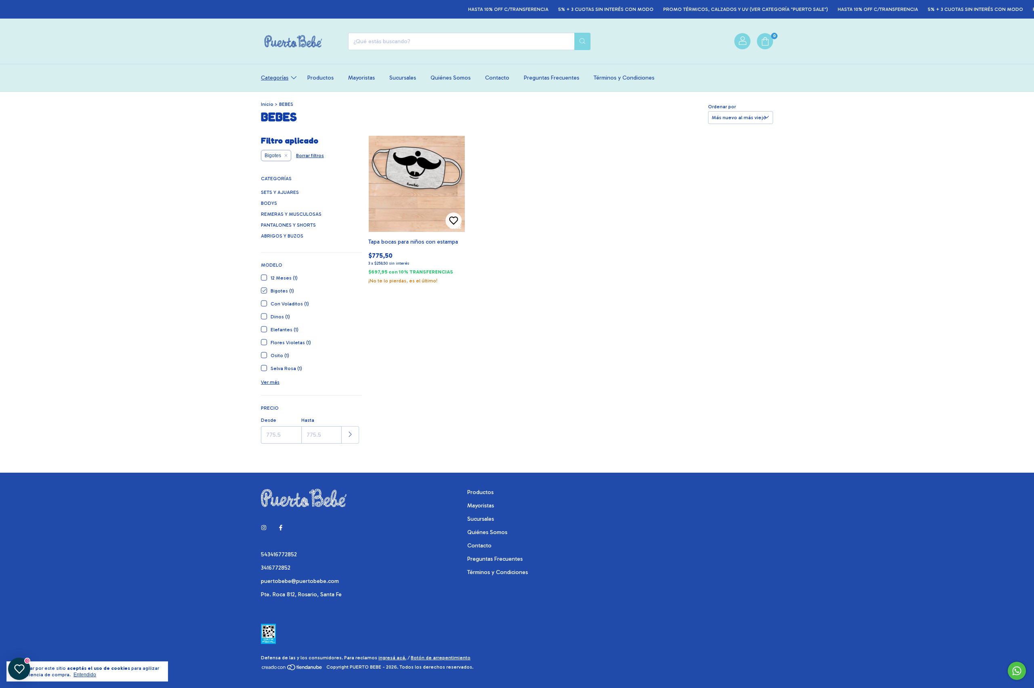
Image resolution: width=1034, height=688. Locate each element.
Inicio (267, 104)
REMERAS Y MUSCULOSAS (291, 214)
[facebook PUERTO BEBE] (281, 528)
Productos (320, 77)
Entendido (85, 674)
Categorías (274, 77)
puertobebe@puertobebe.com (300, 581)
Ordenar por (722, 106)
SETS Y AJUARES (280, 192)
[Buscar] (582, 41)
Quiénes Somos (451, 77)
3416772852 (275, 567)
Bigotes (273, 155)
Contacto (497, 77)
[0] (765, 41)
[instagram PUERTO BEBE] (264, 528)
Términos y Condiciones (624, 77)
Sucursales (402, 77)
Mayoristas (361, 77)
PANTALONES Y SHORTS (288, 225)
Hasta (307, 420)
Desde (268, 420)
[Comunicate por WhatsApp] (1017, 671)
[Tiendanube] (292, 669)
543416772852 (279, 554)
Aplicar (350, 435)
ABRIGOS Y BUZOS (282, 236)
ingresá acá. (392, 658)
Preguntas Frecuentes (551, 77)
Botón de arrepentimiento (441, 658)
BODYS (269, 203)
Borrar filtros (310, 155)
